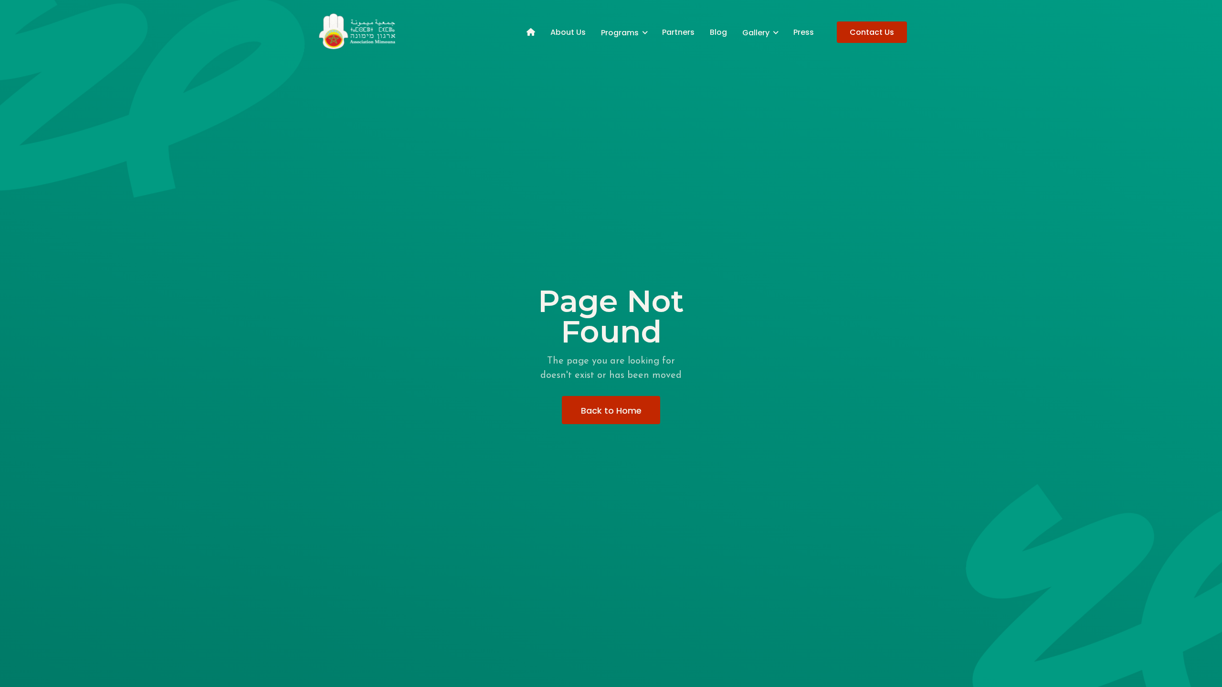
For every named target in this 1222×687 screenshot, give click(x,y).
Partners (678, 32)
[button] (623, 32)
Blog (718, 32)
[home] (358, 31)
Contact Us (872, 32)
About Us (568, 32)
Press (803, 32)
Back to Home (611, 410)
